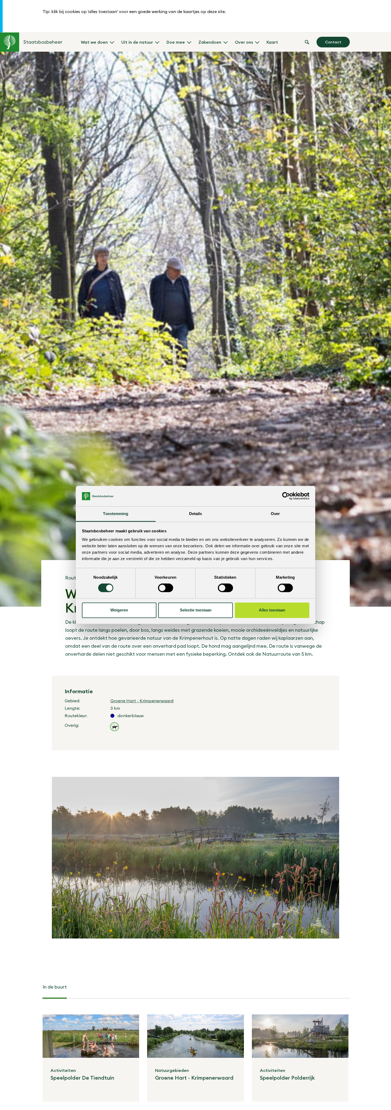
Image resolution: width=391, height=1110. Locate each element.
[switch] (165, 588)
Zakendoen (209, 42)
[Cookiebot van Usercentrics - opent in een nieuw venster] (286, 496)
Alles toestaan (272, 610)
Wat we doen (94, 42)
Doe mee (176, 42)
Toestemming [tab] (115, 513)
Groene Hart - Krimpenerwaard (141, 700)
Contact (333, 42)
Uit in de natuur (137, 42)
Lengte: (72, 708)
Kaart (272, 42)
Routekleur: (76, 715)
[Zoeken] (307, 42)
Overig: (72, 725)
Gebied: (72, 700)
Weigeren (119, 610)
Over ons (244, 42)
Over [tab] (275, 513)
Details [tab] (195, 513)
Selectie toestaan (195, 610)
